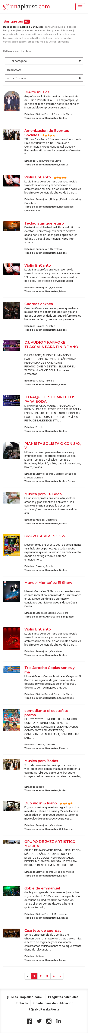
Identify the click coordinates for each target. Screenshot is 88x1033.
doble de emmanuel (42, 888)
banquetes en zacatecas (31, 30)
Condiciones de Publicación (53, 1003)
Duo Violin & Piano (40, 803)
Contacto (21, 1003)
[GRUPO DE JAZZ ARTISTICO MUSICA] (11, 842)
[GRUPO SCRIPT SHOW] (11, 545)
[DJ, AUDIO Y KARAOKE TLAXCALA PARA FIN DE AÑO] (11, 345)
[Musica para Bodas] (11, 764)
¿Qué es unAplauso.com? (25, 997)
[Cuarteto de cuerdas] (11, 933)
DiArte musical (37, 92)
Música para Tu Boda (43, 494)
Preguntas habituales (63, 997)
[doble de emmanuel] (11, 891)
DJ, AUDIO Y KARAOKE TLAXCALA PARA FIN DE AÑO (51, 344)
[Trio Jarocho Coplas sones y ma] (11, 669)
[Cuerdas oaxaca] (11, 310)
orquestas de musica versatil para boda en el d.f (30, 34)
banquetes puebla (55, 26)
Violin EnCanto (37, 177)
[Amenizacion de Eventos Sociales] (11, 134)
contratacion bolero (14, 41)
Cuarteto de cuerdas (42, 930)
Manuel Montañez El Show (48, 583)
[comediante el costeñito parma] (11, 720)
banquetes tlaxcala (34, 38)
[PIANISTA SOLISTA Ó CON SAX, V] (11, 450)
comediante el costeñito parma (46, 713)
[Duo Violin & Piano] (11, 806)
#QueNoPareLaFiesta (44, 1009)
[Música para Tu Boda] (11, 498)
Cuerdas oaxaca (39, 304)
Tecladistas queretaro (44, 223)
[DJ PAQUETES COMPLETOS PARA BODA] (11, 400)
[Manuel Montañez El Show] (11, 591)
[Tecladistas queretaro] (11, 226)
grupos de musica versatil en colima (48, 41)
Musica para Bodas (41, 761)
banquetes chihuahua (59, 30)
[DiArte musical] (11, 101)
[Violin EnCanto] (11, 180)
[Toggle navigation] (80, 6)
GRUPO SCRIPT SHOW (45, 536)
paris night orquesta (59, 38)
